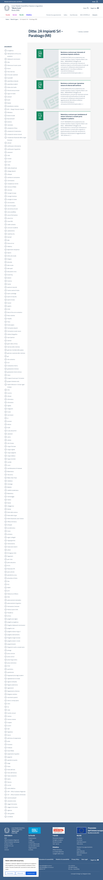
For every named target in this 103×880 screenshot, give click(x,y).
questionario (10, 672)
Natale (9, 503)
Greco (8, 375)
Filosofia (9, 319)
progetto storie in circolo (13, 641)
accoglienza (10, 50)
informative (10, 402)
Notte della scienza (12, 512)
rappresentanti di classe (13, 679)
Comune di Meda (11, 187)
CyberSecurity (11, 234)
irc (7, 418)
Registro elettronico (12, 685)
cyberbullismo (11, 231)
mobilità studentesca (12, 490)
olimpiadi (9, 525)
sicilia (8, 741)
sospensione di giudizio (13, 754)
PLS (8, 584)
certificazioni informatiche (14, 146)
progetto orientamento (13, 635)
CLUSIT (9, 162)
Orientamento (11, 544)
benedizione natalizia (12, 106)
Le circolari (79, 840)
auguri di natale (11, 94)
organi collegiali (11, 537)
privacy (9, 616)
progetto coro (10, 628)
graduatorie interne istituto (14, 372)
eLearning (10, 275)
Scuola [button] (8, 15)
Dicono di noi (10, 243)
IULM (8, 427)
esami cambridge (11, 293)
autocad (9, 97)
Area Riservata (73, 15)
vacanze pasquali (11, 798)
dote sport (10, 268)
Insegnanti (10, 409)
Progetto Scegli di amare (13, 638)
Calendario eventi (81, 842)
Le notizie (79, 838)
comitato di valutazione (13, 177)
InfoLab (9, 396)
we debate (10, 817)
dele (8, 240)
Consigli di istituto (12, 196)
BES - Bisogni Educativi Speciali (15, 109)
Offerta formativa (12, 522)
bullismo (9, 122)
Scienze (9, 716)
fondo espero (10, 325)
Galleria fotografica (12, 334)
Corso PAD (10, 221)
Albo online (80, 844)
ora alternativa (11, 528)
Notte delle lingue (12, 515)
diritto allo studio (11, 256)
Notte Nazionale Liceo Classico (15, 518)
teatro (9, 779)
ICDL (8, 390)
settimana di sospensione (14, 738)
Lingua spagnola (11, 453)
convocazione (10, 202)
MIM (5, 838)
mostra (9, 500)
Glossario (94, 15)
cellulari (9, 143)
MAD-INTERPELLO (85, 15)
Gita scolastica (11, 359)
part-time (9, 559)
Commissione (10, 181)
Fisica (8, 322)
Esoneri (9, 303)
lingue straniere (11, 459)
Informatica (10, 399)
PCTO (8, 566)
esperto (9, 306)
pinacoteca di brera (12, 578)
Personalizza (10, 873)
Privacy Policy (75, 859)
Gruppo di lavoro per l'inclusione (15, 378)
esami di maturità (11, 297)
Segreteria (10, 732)
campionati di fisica (12, 128)
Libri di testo (10, 443)
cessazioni (10, 152)
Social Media (10, 751)
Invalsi (9, 412)
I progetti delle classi (58, 854)
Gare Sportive (10, 337)
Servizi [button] (15, 15)
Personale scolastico (58, 838)
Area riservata (11, 72)
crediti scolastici (11, 224)
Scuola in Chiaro (8, 844)
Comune (6, 850)
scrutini (9, 726)
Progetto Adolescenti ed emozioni (16, 625)
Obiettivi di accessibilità (62, 859)
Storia (8, 766)
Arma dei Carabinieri (12, 75)
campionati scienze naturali (14, 134)
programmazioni (11, 644)
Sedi (8, 729)
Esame (9, 284)
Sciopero (9, 722)
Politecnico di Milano (12, 594)
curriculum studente (12, 228)
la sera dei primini (11, 431)
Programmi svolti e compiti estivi (16, 647)
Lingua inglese (11, 449)
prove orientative (11, 663)
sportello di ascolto (12, 760)
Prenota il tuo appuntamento (53, 15)
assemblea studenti (12, 84)
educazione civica (11, 271)
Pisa (8, 581)
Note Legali (85, 859)
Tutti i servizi (56, 844)
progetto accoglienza (12, 622)
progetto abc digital (12, 619)
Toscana (9, 782)
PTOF (8, 666)
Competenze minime (12, 184)
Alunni (9, 68)
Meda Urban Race (12, 478)
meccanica (10, 475)
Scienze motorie (11, 719)
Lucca (8, 465)
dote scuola (10, 265)
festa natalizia (11, 315)
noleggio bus (10, 506)
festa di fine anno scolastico (14, 312)
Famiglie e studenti (58, 840)
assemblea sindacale (12, 81)
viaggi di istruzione (12, 804)
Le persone (31, 842)
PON (8, 597)
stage (8, 763)
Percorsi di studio (57, 842)
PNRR (8, 588)
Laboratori (10, 434)
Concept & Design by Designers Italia (81, 874)
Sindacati (9, 748)
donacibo (9, 262)
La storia (30, 850)
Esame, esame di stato (13, 290)
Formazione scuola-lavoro (14, 331)
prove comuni (10, 657)
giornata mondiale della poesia (15, 350)
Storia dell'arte (11, 770)
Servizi (9, 735)
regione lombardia (12, 682)
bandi (8, 100)
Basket (9, 103)
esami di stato (11, 300)
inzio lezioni (10, 415)
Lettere (9, 440)
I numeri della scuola (33, 844)
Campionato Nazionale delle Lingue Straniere (16, 138)
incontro (9, 393)
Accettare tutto (31, 873)
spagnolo (9, 757)
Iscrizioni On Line (8, 846)
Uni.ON (9, 785)
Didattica (9, 246)
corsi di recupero (11, 206)
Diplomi (9, 253)
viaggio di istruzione (12, 807)
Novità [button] (21, 15)
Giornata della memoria (13, 347)
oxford (9, 550)
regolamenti (10, 688)
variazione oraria (11, 801)
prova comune (11, 653)
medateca (10, 481)
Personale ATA (11, 569)
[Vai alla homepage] (6, 8)
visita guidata (10, 813)
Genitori (9, 341)
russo (8, 710)
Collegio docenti (11, 171)
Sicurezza (9, 744)
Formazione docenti (12, 328)
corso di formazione (12, 215)
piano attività (10, 572)
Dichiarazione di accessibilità (45, 859)
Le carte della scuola (33, 846)
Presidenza (10, 613)
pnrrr (8, 591)
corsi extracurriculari (12, 209)
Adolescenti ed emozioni (13, 59)
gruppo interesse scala (13, 381)
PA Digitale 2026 (11, 553)
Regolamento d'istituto (13, 691)
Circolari (9, 159)
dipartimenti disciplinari (13, 250)
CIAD (8, 155)
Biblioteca (9, 112)
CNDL (8, 165)
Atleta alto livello (11, 87)
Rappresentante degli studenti (15, 675)
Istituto (9, 424)
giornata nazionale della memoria (16, 353)
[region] (21, 867)
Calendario (10, 125)
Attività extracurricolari (13, 90)
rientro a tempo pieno (13, 700)
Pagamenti (10, 556)
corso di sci (10, 218)
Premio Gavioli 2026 (12, 609)
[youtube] (98, 8)
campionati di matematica (14, 131)
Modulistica (10, 493)
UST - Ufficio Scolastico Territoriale (16, 795)
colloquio (9, 174)
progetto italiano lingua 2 (14, 631)
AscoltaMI (10, 78)
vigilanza (9, 810)
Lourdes (9, 462)
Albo (8, 62)
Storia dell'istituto (12, 773)
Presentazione (32, 838)
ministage (9, 484)
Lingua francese (11, 446)
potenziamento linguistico (14, 603)
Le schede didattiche (58, 852)
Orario (8, 531)
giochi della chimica (12, 344)
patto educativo (11, 562)
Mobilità (9, 487)
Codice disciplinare (12, 168)
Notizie (9, 509)
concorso (9, 190)
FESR (8, 309)
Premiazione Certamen (13, 606)
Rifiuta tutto (20, 873)
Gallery (65, 15)
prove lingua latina (12, 660)
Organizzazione (32, 848)
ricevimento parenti (12, 697)
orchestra (9, 534)
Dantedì (9, 237)
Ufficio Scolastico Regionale (11, 840)
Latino (9, 437)
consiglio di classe (12, 199)
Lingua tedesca (11, 456)
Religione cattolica (12, 694)
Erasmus (9, 281)
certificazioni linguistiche (13, 149)
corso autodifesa (11, 212)
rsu (8, 707)
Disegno (9, 259)
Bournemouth (11, 119)
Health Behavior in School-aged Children (15, 385)
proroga (9, 650)
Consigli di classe (11, 193)
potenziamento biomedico (14, 600)
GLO (8, 362)
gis (8, 356)
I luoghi (30, 840)
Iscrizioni (9, 421)
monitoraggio (10, 497)
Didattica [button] (29, 15)
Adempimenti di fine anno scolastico (14, 54)
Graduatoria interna (12, 366)
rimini (8, 704)
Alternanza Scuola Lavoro (14, 65)
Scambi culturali (11, 713)
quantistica (10, 669)
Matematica (10, 471)
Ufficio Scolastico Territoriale (11, 842)
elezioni (9, 278)
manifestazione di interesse (14, 468)
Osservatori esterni (12, 547)
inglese (9, 406)
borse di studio (11, 115)
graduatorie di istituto (13, 369)
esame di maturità (12, 287)
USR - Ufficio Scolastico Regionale (16, 791)
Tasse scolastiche (11, 776)
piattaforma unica (12, 575)
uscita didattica (11, 788)
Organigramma (11, 540)
